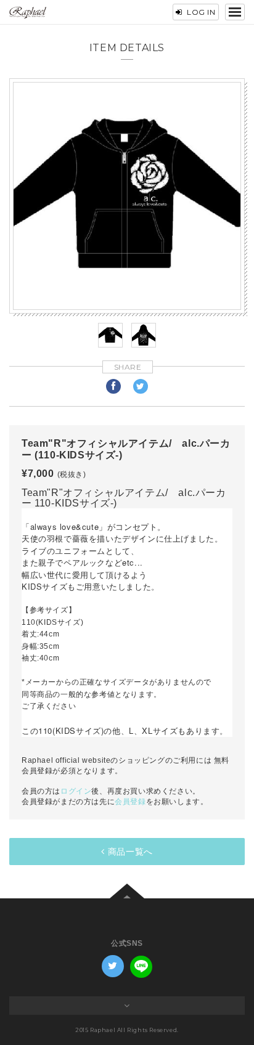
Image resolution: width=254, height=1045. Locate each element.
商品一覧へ (130, 851)
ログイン (75, 791)
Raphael (27, 12)
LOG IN (201, 12)
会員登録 (130, 801)
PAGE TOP (127, 891)
